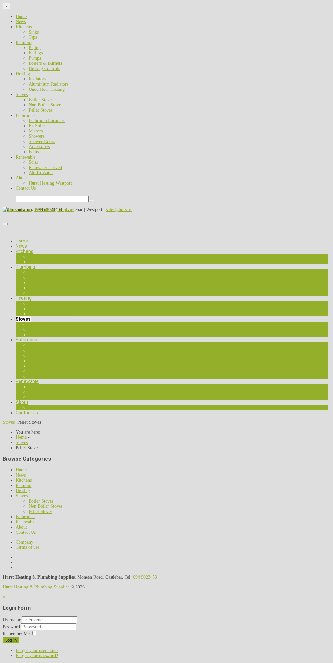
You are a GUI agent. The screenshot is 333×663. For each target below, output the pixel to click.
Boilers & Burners (45, 63)
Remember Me (16, 633)
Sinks (34, 32)
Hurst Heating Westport (50, 183)
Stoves (22, 94)
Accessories (39, 146)
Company (24, 542)
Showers (36, 136)
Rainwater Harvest (45, 167)
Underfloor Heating (47, 89)
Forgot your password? (37, 655)
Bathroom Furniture (47, 120)
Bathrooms (25, 115)
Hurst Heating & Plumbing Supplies (36, 587)
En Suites (37, 125)
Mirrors (36, 131)
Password (12, 626)
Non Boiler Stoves (45, 105)
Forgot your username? (37, 650)
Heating (23, 73)
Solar (33, 162)
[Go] (91, 200)
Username (12, 619)
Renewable (25, 157)
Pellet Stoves (40, 110)
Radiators (37, 78)
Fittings (36, 52)
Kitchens (24, 26)
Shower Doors (42, 141)
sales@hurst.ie (119, 209)
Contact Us (26, 188)
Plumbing (24, 42)
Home (21, 16)
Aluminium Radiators (48, 84)
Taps (33, 37)
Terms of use (27, 547)
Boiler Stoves (41, 99)
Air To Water (41, 172)
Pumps (35, 58)
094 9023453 (145, 577)
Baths (34, 151)
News (21, 21)
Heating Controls (44, 68)
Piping (35, 47)
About (21, 177)
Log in (11, 640)
